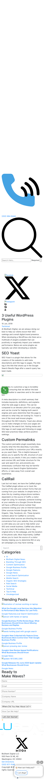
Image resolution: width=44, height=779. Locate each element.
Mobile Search (12, 578)
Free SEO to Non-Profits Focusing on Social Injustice (27, 104)
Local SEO (17, 52)
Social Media (11, 586)
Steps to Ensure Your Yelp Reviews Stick (28, 72)
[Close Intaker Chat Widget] (41, 762)
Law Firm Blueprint (20, 124)
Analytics (21, 35)
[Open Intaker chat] (17, 778)
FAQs (15, 160)
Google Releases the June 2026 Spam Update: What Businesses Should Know (22, 664)
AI (7, 556)
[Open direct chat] (38, 762)
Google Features (13, 570)
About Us (12, 87)
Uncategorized (12, 594)
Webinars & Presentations (23, 176)
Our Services (13, 21)
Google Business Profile (16, 567)
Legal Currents (19, 133)
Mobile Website (24, 30)
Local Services (23, 83)
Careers (16, 92)
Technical (17, 26)
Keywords (21, 44)
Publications (18, 165)
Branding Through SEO (16, 562)
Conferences (18, 181)
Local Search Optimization (17, 575)
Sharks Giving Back (21, 96)
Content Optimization (15, 565)
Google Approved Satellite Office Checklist (28, 58)
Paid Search (11, 583)
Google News (12, 573)
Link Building (18, 48)
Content (16, 39)
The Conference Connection (25, 129)
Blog (14, 147)
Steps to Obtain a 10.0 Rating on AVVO (26, 65)
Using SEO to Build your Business (27, 170)
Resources (12, 142)
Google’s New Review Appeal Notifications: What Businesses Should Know (20, 651)
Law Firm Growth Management (26, 111)
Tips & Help (11, 591)
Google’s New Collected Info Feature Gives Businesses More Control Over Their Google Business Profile (20, 637)
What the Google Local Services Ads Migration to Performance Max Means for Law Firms (22, 609)
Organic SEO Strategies (16, 581)
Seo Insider (17, 120)
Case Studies (13, 138)
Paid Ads (16, 79)
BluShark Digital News (15, 559)
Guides (15, 151)
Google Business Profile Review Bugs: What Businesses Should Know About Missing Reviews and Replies (20, 623)
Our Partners (18, 156)
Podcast (11, 115)
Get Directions (8, 762)
